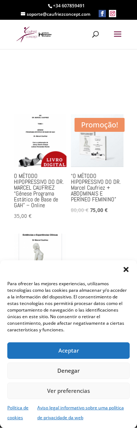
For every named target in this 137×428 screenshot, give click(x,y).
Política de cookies (17, 413)
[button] (126, 269)
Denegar (68, 370)
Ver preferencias (68, 390)
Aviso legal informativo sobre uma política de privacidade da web (80, 413)
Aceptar (68, 350)
